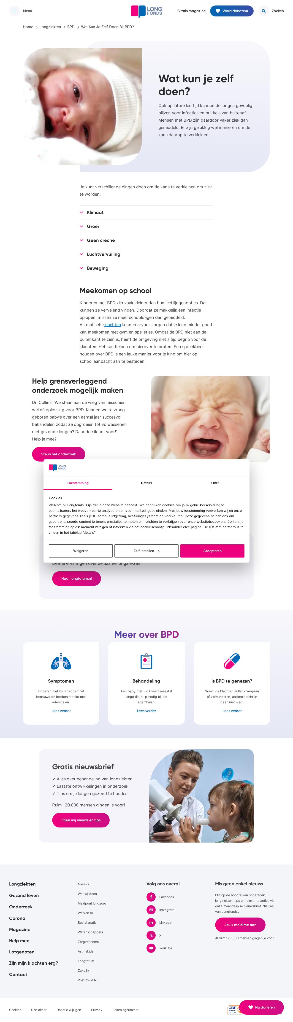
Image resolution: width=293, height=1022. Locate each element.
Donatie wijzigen (69, 1010)
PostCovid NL (88, 980)
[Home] (146, 11)
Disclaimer (38, 1010)
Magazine (19, 929)
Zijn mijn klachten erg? (33, 963)
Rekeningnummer (125, 1010)
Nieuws (83, 884)
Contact (18, 974)
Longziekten (22, 884)
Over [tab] (215, 483)
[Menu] (14, 10)
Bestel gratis (87, 922)
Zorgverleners (88, 942)
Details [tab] (146, 483)
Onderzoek (21, 907)
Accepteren (212, 551)
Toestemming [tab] (78, 483)
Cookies (15, 1010)
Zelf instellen (144, 551)
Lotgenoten (22, 952)
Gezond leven (24, 895)
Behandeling (146, 683)
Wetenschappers (90, 932)
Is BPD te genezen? (232, 683)
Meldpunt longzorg (92, 903)
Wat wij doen (87, 894)
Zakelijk (83, 970)
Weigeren (80, 551)
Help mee (19, 940)
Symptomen (61, 683)
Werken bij (85, 913)
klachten (112, 324)
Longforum (86, 961)
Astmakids (85, 951)
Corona (17, 918)
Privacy (96, 1010)
